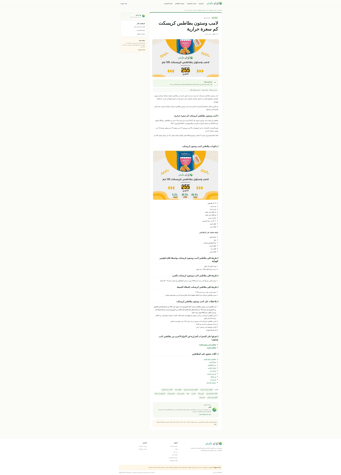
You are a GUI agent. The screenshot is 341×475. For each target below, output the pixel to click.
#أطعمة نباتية (178, 389)
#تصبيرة (194, 393)
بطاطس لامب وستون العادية (207, 345)
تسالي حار (213, 371)
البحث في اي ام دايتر (139, 26)
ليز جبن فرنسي (211, 374)
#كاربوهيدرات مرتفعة (160, 393)
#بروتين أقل (201, 393)
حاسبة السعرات (168, 3)
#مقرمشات (202, 397)
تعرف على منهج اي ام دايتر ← (204, 414)
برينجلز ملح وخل (211, 382)
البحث (176, 449)
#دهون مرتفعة (180, 393)
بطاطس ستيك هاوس (210, 359)
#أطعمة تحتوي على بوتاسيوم (191, 389)
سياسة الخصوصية (173, 457)
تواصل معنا (174, 455)
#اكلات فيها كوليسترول (211, 393)
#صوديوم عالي (171, 393)
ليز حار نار (213, 380)
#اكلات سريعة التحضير (167, 389)
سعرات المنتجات (191, 3)
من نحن (175, 452)
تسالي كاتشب (212, 368)
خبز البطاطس (212, 365)
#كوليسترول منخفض (212, 397)
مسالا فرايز (212, 362)
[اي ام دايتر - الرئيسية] (214, 3)
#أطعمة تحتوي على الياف (206, 389)
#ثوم (188, 393)
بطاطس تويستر (211, 348)
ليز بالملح (213, 377)
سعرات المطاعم (179, 3)
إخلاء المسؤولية (141, 49)
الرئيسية (201, 3)
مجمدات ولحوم (212, 10)
